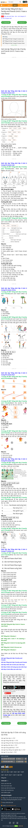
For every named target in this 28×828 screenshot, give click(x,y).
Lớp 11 (10, 775)
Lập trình (19, 775)
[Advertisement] (14, 74)
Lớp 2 (9, 5)
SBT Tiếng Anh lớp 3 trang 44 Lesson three (13, 43)
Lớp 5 (11, 772)
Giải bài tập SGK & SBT (9, 758)
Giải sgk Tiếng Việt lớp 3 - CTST (9, 740)
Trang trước (6, 22)
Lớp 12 (15, 775)
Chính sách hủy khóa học (7, 790)
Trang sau (21, 22)
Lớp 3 (15, 5)
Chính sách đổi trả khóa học (8, 788)
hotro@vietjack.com (11, 805)
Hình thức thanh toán (6, 785)
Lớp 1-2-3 (3, 772)
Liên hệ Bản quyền (5, 792)
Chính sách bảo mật (6, 783)
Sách (19, 758)
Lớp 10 (6, 775)
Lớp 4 (21, 5)
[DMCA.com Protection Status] (19, 826)
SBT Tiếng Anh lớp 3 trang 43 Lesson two (13, 41)
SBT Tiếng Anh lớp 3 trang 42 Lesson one (13, 39)
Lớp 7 (18, 772)
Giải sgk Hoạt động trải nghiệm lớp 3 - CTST (13, 750)
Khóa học (20, 761)
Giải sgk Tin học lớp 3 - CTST (9, 752)
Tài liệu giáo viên (8, 761)
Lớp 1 (3, 5)
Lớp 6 (15, 772)
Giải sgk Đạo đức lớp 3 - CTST (9, 745)
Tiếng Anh (3, 777)
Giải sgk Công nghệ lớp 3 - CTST (10, 747)
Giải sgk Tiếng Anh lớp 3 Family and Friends (13, 743)
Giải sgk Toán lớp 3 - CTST (8, 738)
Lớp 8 (22, 772)
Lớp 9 (2, 775)
